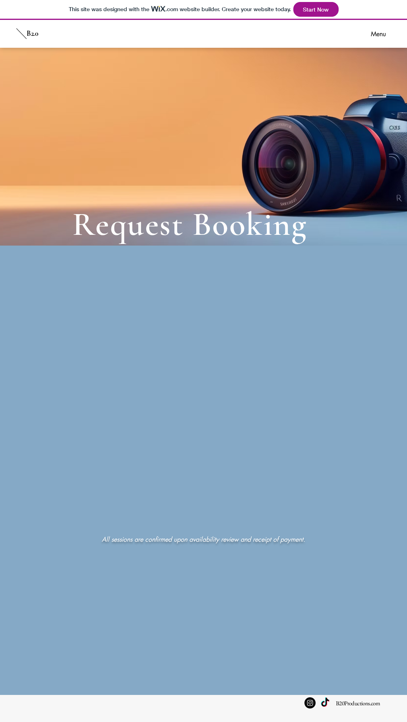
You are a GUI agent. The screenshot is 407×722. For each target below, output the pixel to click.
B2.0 (33, 33)
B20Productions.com (358, 703)
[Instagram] (310, 702)
